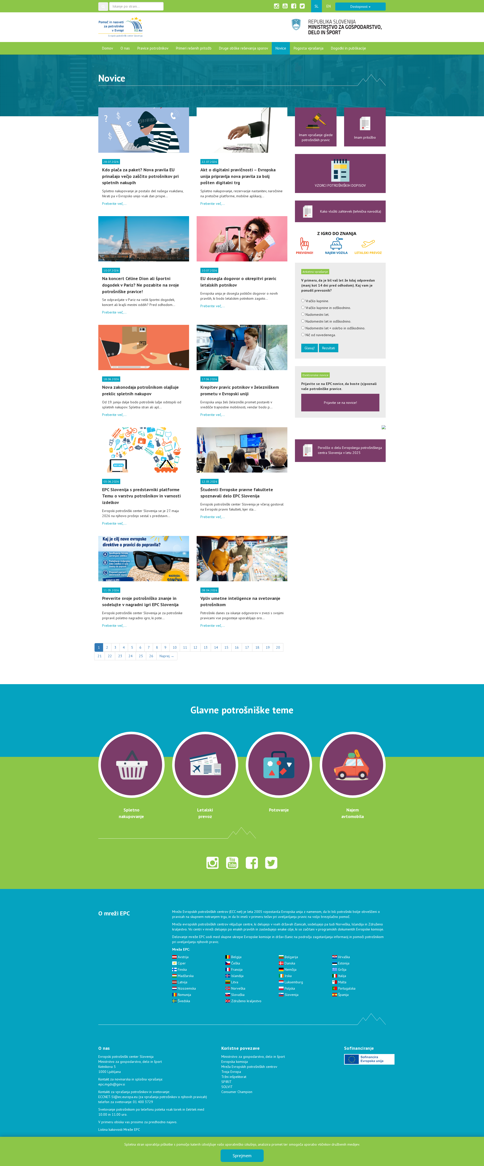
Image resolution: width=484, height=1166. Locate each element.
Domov (107, 48)
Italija (341, 976)
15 (226, 647)
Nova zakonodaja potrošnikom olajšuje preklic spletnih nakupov (140, 390)
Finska (182, 969)
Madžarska (185, 976)
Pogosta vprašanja (308, 48)
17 (247, 647)
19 (268, 647)
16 (237, 647)
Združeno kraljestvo (245, 1001)
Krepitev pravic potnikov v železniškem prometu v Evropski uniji (239, 390)
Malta (341, 982)
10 (175, 647)
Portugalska (346, 988)
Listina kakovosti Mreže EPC (119, 1129)
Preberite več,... (114, 203)
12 (195, 647)
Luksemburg (293, 982)
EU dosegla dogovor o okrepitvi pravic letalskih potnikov (238, 282)
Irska (288, 976)
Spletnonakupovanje (131, 813)
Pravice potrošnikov (152, 48)
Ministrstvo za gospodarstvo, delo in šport (253, 1056)
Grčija (341, 969)
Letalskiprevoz (205, 813)
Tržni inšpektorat (233, 1076)
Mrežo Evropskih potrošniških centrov (200, 911)
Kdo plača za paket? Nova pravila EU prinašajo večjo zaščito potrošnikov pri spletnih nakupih (140, 176)
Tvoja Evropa (231, 1071)
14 (216, 647)
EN (328, 6)
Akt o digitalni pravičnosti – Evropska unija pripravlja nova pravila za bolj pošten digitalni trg (238, 176)
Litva (234, 982)
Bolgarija (291, 957)
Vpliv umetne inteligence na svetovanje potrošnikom (240, 601)
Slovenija (291, 994)
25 (141, 656)
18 (257, 647)
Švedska (183, 1001)
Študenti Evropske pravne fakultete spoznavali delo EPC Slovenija (236, 493)
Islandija (237, 976)
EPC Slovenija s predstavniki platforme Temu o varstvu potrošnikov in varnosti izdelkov (141, 496)
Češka (235, 963)
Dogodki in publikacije (348, 48)
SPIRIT (226, 1081)
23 (120, 656)
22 (110, 656)
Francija (236, 969)
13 (206, 647)
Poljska (289, 988)
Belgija (235, 957)
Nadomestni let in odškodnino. (328, 321)
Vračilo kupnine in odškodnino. (328, 307)
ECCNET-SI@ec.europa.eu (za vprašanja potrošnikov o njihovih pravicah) (152, 1097)
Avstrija (183, 957)
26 (151, 656)
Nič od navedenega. (320, 335)
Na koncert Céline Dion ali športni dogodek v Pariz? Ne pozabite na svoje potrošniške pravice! (140, 285)
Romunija (184, 994)
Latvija (182, 982)
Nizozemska (186, 988)
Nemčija (290, 969)
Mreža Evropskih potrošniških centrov (249, 1066)
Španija (343, 994)
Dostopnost (359, 6)
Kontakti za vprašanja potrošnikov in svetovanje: (134, 1092)
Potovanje (279, 810)
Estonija (343, 963)
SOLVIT (227, 1086)
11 (185, 647)
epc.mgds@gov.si (111, 1084)
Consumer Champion (236, 1092)
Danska (289, 963)
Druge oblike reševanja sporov (243, 48)
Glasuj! (310, 348)
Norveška (237, 988)
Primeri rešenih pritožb (193, 48)
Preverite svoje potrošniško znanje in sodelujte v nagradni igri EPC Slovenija (140, 601)
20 (278, 647)
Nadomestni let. (317, 314)
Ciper (181, 963)
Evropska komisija (234, 1061)
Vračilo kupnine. (317, 301)
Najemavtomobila (352, 813)
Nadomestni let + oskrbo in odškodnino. (335, 328)
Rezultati (328, 348)
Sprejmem (242, 1155)
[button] (103, 6)
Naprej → (167, 656)
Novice (281, 48)
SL (316, 6)
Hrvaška (343, 957)
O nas (125, 48)
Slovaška (237, 994)
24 (131, 656)
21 (100, 656)
